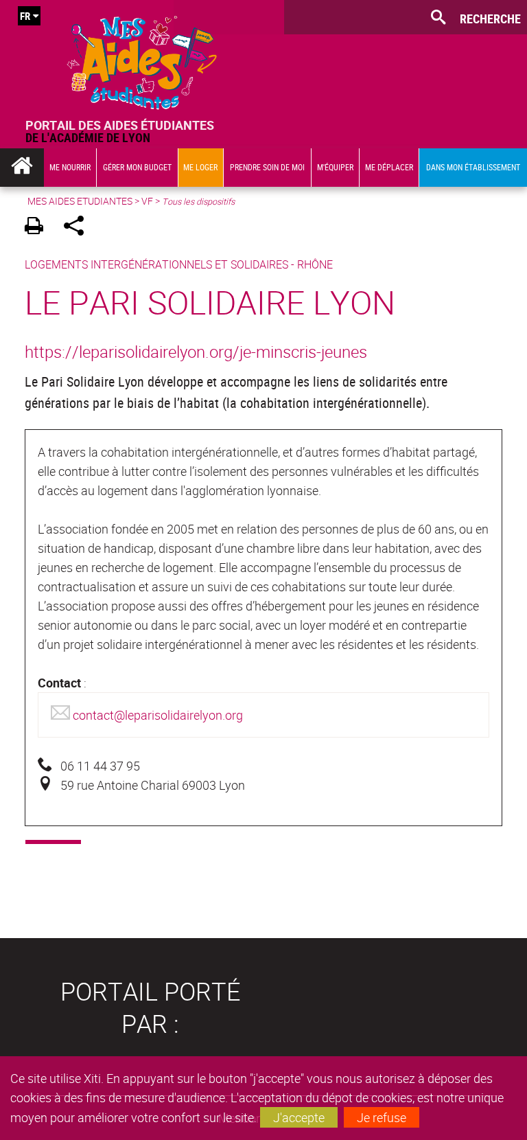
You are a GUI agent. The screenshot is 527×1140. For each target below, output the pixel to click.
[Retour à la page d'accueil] (142, 59)
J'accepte (299, 1117)
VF (147, 200)
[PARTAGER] (78, 227)
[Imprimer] (39, 227)
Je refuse (381, 1117)
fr (25, 16)
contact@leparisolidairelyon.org (158, 715)
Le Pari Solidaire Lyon (210, 302)
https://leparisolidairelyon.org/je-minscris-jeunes (196, 352)
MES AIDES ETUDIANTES (79, 200)
